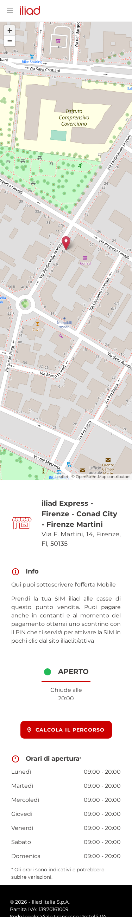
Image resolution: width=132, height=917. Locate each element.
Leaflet (61, 476)
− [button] (9, 41)
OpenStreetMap (91, 476)
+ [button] (9, 30)
